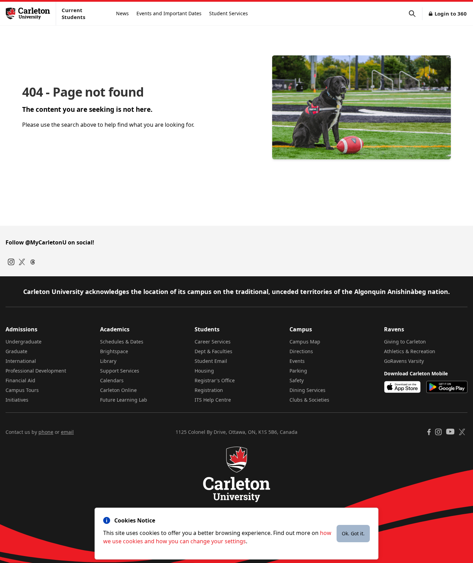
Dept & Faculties (213, 351)
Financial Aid (20, 380)
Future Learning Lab (123, 399)
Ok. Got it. (353, 533)
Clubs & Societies (309, 399)
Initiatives (17, 399)
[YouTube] (450, 432)
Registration (209, 390)
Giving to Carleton (405, 341)
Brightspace (114, 351)
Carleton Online (118, 390)
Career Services (213, 341)
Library (108, 361)
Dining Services (307, 390)
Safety (296, 380)
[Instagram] (11, 262)
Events (297, 361)
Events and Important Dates (169, 13)
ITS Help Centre (213, 399)
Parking (298, 370)
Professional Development (36, 370)
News (122, 13)
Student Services (228, 13)
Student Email (211, 361)
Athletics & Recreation (409, 351)
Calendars (112, 380)
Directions (301, 351)
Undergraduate (24, 341)
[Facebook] (429, 432)
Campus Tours (22, 390)
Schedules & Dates (121, 341)
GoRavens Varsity (404, 361)
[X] (462, 432)
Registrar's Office (215, 380)
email (67, 432)
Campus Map (304, 341)
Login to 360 (451, 13)
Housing (204, 370)
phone (45, 432)
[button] (415, 13)
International (21, 361)
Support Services (119, 370)
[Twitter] (22, 262)
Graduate (16, 351)
